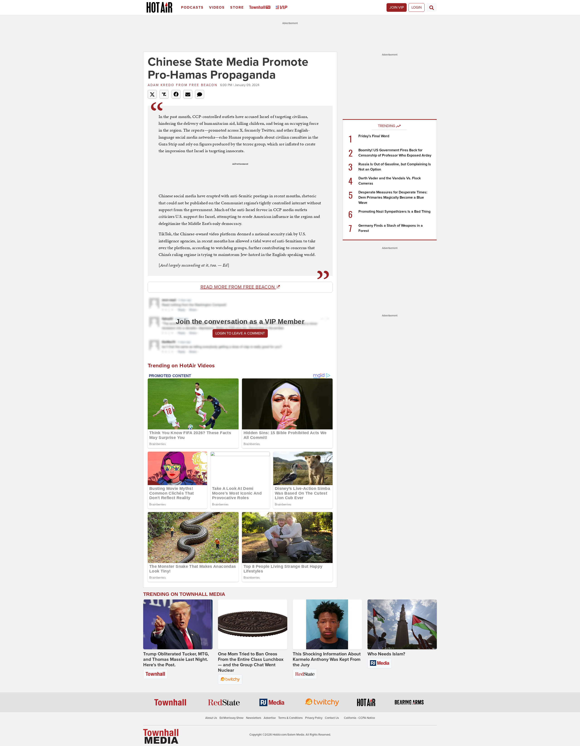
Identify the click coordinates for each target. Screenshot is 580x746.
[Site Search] (431, 7)
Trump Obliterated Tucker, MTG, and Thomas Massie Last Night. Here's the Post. (176, 659)
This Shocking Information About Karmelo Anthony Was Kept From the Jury (327, 659)
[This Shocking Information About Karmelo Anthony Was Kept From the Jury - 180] (327, 624)
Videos (217, 7)
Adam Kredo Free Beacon (183, 85)
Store (237, 7)
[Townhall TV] (260, 8)
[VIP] (282, 8)
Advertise (270, 718)
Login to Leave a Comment (240, 333)
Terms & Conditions (290, 718)
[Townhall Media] (160, 736)
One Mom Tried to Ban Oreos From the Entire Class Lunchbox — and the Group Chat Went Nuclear (250, 662)
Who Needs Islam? (386, 654)
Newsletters (253, 718)
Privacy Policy (313, 718)
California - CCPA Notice (359, 718)
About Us (211, 718)
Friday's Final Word (373, 136)
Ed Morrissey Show (232, 718)
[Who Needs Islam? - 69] (402, 624)
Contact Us (332, 718)
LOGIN (416, 7)
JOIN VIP (396, 7)
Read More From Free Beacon (238, 287)
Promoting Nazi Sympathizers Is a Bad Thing (394, 211)
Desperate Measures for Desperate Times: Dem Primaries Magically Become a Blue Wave (392, 197)
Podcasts (192, 7)
